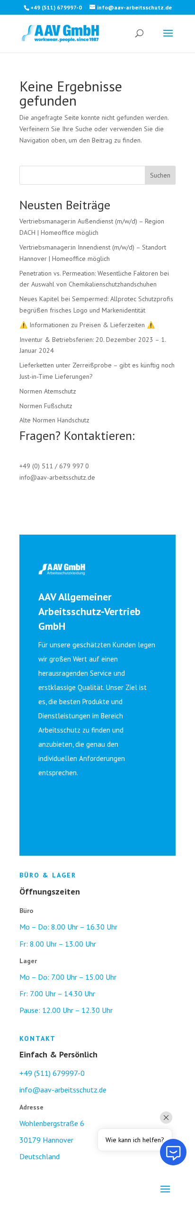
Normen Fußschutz (45, 406)
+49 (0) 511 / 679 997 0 (54, 466)
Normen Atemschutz (47, 391)
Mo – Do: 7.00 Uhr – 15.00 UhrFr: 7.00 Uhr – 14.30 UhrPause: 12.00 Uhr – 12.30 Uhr (67, 993)
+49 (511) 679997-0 (52, 1073)
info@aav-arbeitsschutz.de (57, 477)
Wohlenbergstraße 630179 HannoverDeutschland (51, 1140)
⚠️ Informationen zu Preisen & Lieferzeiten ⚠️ (87, 325)
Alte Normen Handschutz (54, 420)
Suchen (160, 175)
